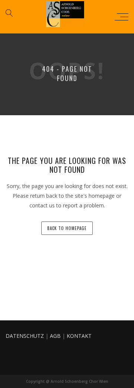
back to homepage (67, 228)
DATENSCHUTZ (25, 335)
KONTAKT (79, 335)
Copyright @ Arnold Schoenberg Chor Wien (67, 381)
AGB (55, 335)
